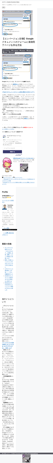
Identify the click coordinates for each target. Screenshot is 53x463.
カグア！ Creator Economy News (10, 2)
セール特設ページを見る (8, 129)
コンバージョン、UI (8, 177)
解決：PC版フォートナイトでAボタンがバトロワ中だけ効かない (9, 263)
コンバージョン (18, 177)
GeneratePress (34, 453)
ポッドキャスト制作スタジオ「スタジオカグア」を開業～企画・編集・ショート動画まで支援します (9, 253)
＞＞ (5, 228)
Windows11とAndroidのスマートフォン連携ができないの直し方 (9, 286)
